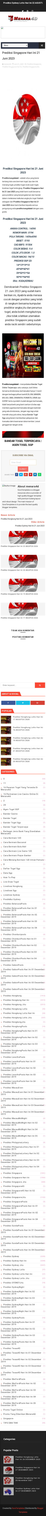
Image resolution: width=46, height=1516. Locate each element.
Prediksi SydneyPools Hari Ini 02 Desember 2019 (18, 1330)
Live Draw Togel (11, 882)
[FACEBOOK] (18, 9)
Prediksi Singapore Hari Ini (12, 67)
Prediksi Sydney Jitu (13, 1265)
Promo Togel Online (13, 1410)
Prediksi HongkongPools (15, 1026)
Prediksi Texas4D (11, 1348)
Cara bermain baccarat (14, 842)
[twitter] (23, 11)
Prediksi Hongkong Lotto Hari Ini (19, 1013)
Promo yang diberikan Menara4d (19, 1414)
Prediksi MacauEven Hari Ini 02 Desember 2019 (22, 1100)
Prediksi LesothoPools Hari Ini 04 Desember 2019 (18, 1082)
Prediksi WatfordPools (14, 1379)
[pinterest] (28, 11)
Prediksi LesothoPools (14, 1057)
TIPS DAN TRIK (10, 1423)
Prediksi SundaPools (13, 1226)
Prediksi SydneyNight (13, 1287)
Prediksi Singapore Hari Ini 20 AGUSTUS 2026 (19, 570)
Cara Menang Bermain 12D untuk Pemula (23, 860)
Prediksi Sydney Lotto (14, 1270)
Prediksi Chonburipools (14, 934)
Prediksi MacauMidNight (15, 1118)
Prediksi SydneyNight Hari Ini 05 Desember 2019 (18, 1312)
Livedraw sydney (11, 895)
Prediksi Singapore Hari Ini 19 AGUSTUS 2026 (19, 594)
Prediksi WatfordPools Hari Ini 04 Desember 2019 (18, 1398)
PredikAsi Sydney (12, 899)
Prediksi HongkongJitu (14, 1022)
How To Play (9, 877)
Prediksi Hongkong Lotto (15, 1009)
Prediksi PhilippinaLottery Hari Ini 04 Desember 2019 (20, 1168)
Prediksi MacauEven (13, 1088)
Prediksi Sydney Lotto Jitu (16, 1278)
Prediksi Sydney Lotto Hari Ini (17, 1274)
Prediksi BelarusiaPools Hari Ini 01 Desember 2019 (19, 909)
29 (4, 805)
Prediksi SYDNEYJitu (13, 1283)
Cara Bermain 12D (12, 838)
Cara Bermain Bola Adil (14, 847)
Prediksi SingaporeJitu (31, 67)
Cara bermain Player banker (17, 855)
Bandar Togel (9, 818)
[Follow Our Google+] (38, 703)
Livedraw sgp (10, 891)
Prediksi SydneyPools (14, 1318)
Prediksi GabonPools (13, 965)
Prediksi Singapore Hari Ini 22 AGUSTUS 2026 (19, 546)
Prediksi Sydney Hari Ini (15, 1261)
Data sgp (7, 873)
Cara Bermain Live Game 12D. (17, 851)
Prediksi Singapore (34, 64)
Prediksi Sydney (11, 1256)
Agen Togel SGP (11, 809)
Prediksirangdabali (10, 384)
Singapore (8, 1418)
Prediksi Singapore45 (13, 1186)
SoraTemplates (18, 1508)
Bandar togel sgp (12, 823)
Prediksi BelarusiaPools (15, 904)
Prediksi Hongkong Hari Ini (16, 1000)
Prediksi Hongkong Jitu (14, 1004)
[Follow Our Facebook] (8, 703)
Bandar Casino (10, 814)
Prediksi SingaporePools (15, 1202)
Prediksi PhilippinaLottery (16, 1142)
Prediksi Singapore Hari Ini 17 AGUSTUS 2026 (19, 618)
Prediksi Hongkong (12, 996)
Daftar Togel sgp (11, 869)
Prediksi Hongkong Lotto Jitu (17, 1018)
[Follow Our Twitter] (23, 703)
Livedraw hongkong (13, 886)
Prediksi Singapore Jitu (14, 1182)
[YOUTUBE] (13, 9)
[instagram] (32, 11)
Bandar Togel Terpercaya (15, 827)
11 (4, 783)
